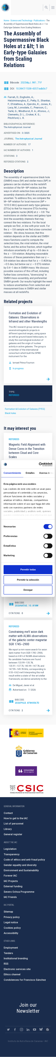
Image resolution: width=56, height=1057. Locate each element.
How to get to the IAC (16, 818)
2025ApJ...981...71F (31, 82)
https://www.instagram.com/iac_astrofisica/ (21, 1029)
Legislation (10, 848)
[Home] (5, 7)
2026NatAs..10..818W (26, 605)
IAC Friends (10, 897)
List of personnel (13, 823)
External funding (13, 886)
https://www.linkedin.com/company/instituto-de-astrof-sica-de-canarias (28, 1029)
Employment (11, 947)
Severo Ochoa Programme (19, 891)
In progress (18, 368)
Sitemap (8, 911)
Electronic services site (17, 969)
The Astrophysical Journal (28, 138)
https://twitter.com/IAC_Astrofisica (8, 1029)
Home (6, 20)
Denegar (28, 590)
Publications (39, 20)
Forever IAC (10, 875)
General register (13, 834)
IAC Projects (11, 881)
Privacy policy (12, 917)
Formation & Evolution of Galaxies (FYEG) (25, 409)
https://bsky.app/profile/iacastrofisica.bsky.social (41, 1029)
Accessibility (11, 933)
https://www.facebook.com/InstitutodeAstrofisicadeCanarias (15, 1029)
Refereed (14, 395)
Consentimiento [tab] (12, 473)
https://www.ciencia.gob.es (26, 732)
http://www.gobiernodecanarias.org (26, 751)
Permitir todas (28, 569)
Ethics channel (12, 974)
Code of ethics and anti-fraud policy (24, 859)
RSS (6, 963)
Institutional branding (16, 958)
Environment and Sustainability (21, 870)
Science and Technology (21, 20)
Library (8, 829)
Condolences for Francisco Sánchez (25, 979)
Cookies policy (12, 927)
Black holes (10, 413)
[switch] (48, 536)
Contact (8, 813)
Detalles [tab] (30, 473)
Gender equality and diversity (20, 865)
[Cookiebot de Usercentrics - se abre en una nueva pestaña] (39, 464)
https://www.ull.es (26, 771)
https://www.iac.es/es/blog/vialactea (47, 1029)
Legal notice (11, 922)
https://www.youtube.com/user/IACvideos (34, 1029)
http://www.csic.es (26, 789)
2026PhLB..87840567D (27, 703)
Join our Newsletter (28, 1008)
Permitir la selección (28, 579)
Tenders (8, 953)
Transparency (11, 854)
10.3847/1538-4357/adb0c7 (31, 88)
